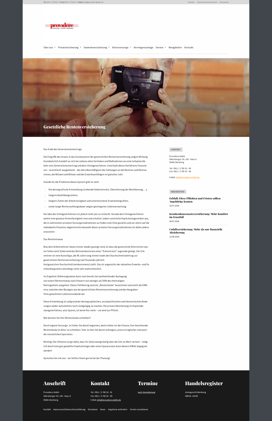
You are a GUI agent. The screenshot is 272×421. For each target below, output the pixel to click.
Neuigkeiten (175, 47)
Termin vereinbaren (139, 409)
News (102, 409)
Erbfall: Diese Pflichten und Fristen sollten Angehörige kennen (195, 200)
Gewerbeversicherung (95, 47)
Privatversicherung (68, 47)
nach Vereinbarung (146, 392)
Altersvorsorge (120, 47)
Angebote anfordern (117, 409)
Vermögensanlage (143, 47)
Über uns (48, 47)
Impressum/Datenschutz (207, 2)
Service (159, 47)
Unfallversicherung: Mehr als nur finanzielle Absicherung (195, 231)
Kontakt (191, 2)
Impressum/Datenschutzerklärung (69, 409)
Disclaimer (224, 2)
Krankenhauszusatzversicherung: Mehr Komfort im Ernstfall (198, 215)
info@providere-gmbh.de (93, 2)
